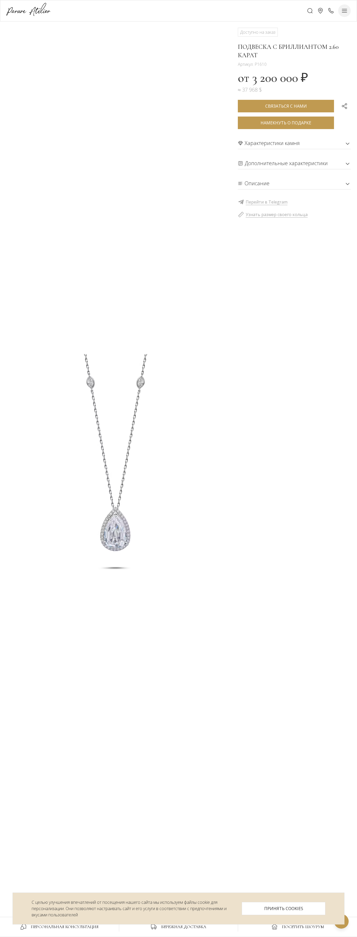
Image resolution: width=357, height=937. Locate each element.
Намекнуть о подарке (286, 123)
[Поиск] (310, 11)
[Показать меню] (344, 10)
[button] (320, 11)
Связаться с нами (286, 106)
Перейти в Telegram (266, 202)
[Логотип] (28, 10)
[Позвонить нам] (331, 11)
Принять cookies (283, 908)
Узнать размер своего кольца (277, 214)
